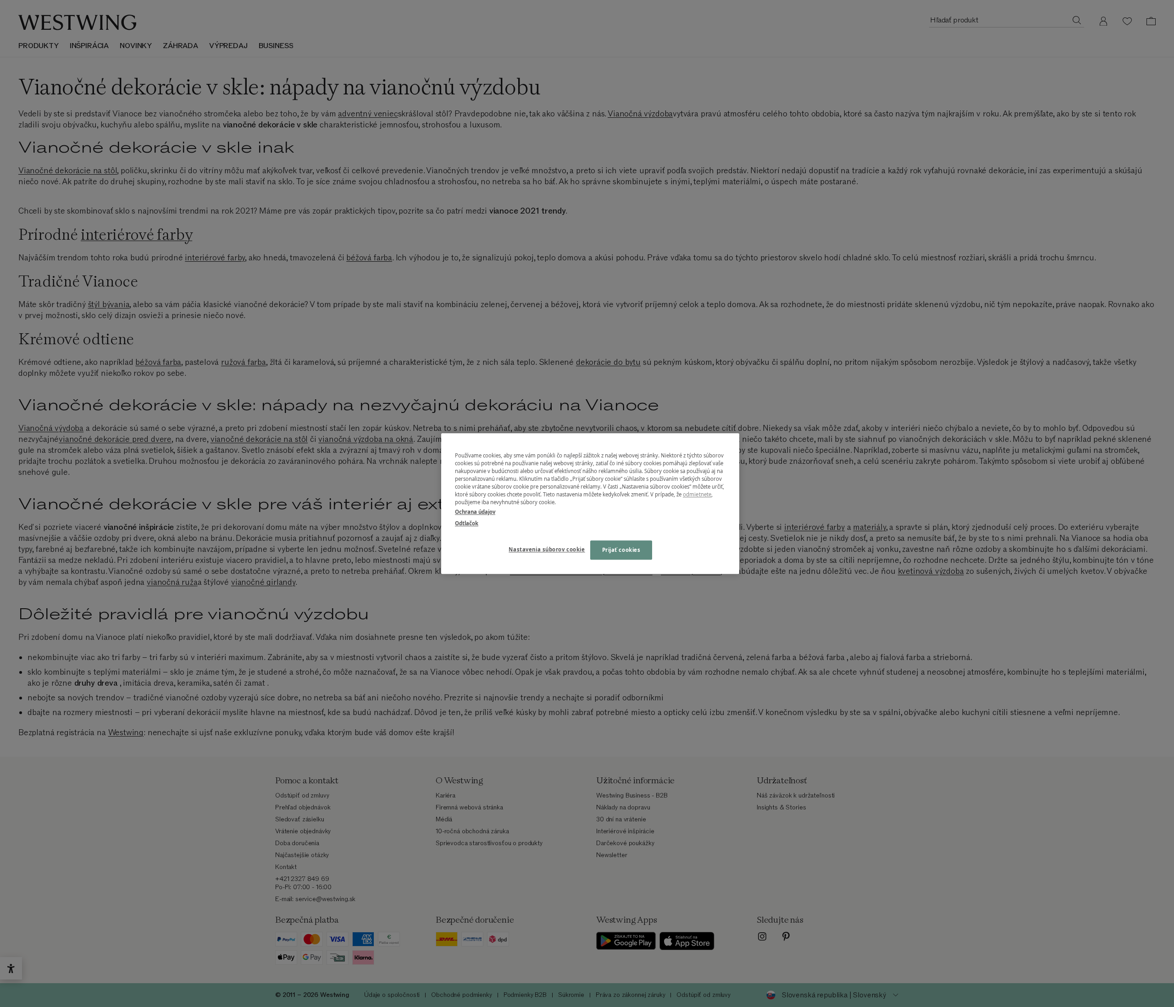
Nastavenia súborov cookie (547, 549)
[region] (590, 503)
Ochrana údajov (475, 511)
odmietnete (697, 494)
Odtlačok (466, 523)
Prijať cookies (621, 549)
